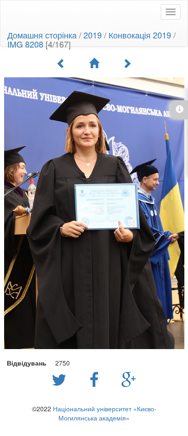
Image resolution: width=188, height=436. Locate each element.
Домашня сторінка (42, 35)
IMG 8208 (25, 44)
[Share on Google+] (129, 378)
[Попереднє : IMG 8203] (61, 63)
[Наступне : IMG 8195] (126, 63)
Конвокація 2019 (140, 35)
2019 (93, 35)
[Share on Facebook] (96, 378)
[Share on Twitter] (61, 378)
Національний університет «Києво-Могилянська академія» (105, 413)
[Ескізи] (94, 63)
